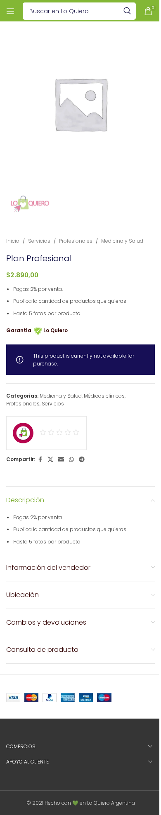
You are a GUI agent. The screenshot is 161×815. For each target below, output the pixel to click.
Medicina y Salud (122, 240)
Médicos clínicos (104, 395)
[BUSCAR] (127, 11)
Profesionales (75, 240)
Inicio (12, 240)
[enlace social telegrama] (81, 459)
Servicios (39, 240)
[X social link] (50, 459)
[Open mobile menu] (10, 11)
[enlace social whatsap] (71, 459)
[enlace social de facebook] (40, 459)
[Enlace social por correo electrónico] (61, 459)
